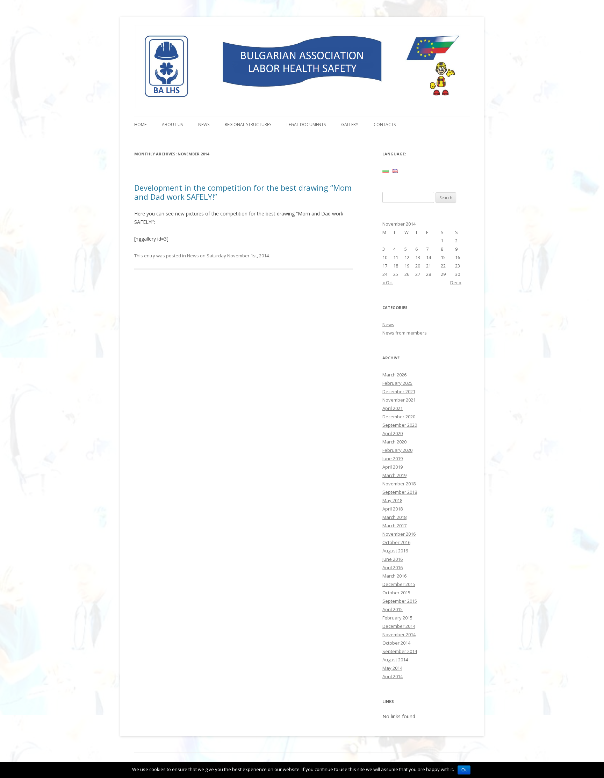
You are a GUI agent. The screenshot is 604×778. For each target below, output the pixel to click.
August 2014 (395, 659)
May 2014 (392, 668)
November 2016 (399, 534)
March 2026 (394, 375)
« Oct (387, 282)
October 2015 (396, 592)
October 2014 (396, 643)
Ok (464, 770)
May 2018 (392, 500)
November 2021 (399, 400)
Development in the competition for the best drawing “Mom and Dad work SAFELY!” (243, 192)
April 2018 (392, 509)
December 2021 (398, 391)
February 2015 (397, 618)
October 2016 (396, 542)
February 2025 (397, 383)
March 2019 (394, 475)
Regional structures (248, 124)
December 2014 (398, 626)
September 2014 (399, 651)
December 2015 (398, 584)
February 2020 (397, 450)
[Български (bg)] (385, 171)
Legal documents (306, 124)
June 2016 (392, 559)
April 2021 (392, 408)
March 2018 (394, 517)
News (203, 124)
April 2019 (392, 467)
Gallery (349, 124)
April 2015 (392, 609)
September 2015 (399, 601)
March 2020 (394, 442)
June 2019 (392, 458)
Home (140, 124)
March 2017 (394, 525)
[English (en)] (395, 171)
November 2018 (399, 483)
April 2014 (392, 676)
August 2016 (395, 551)
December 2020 (398, 416)
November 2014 (399, 634)
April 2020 (392, 433)
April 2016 (392, 567)
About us (172, 124)
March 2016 (394, 576)
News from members (404, 333)
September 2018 (399, 492)
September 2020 (399, 425)
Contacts (385, 124)
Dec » (455, 282)
